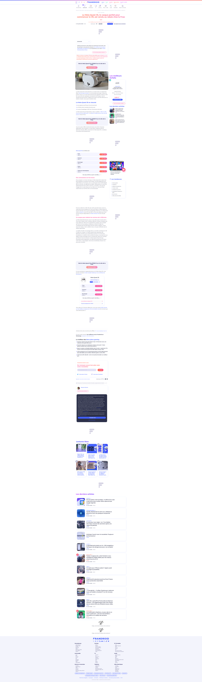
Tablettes (96, 664)
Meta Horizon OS (95, 213)
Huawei (77, 646)
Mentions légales (83, 677)
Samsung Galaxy (79, 649)
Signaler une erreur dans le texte (83, 379)
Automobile (77, 653)
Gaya (116, 667)
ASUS (96, 644)
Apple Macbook (118, 645)
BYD (76, 655)
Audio (115, 653)
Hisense (96, 654)
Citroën (77, 656)
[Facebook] (98, 641)
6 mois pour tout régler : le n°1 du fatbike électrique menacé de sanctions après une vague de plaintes (99, 523)
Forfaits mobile (89, 673)
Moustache (117, 668)
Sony (96, 659)
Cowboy (116, 665)
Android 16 (124, 673)
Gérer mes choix (91, 420)
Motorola (77, 647)
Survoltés (88, 520)
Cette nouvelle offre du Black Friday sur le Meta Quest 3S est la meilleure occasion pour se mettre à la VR (92, 456)
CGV (122, 677)
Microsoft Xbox (98, 647)
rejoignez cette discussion (88, 336)
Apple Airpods (117, 654)
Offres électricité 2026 (116, 195)
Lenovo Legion (98, 646)
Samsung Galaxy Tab (99, 669)
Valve (96, 651)
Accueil (77, 10)
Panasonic (97, 656)
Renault (77, 660)
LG (95, 655)
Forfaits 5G (114, 184)
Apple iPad (97, 665)
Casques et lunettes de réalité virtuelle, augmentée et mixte (91, 383)
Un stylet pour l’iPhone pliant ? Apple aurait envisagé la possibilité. (99, 568)
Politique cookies (83, 415)
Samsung (97, 658)
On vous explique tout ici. (101, 330)
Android (88, 498)
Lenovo (116, 647)
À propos (91, 677)
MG (76, 658)
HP (115, 649)
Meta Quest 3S (79, 150)
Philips (96, 657)
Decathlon (117, 666)
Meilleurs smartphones (116, 186)
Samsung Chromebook (119, 651)
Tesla (76, 661)
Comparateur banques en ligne (92, 675)
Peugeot (77, 659)
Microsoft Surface (118, 650)
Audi (76, 654)
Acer (116, 644)
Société (88, 544)
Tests (107, 2)
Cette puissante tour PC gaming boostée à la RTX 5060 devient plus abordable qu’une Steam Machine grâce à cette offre (92, 352)
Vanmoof (117, 671)
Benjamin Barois (84, 387)
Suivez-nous (110, 23)
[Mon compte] (84, 2)
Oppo (77, 648)
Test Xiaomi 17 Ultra (116, 673)
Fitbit (77, 667)
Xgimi (96, 661)
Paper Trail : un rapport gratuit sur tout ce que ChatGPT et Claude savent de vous (80, 456)
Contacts (96, 677)
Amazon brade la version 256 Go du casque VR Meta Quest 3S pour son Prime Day (92, 473)
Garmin (77, 668)
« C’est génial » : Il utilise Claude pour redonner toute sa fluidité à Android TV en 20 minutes (100, 591)
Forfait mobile (123, 2)
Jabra (116, 656)
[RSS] (100, 641)
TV (95, 653)
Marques (109, 383)
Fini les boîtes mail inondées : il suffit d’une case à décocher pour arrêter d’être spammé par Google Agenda (100, 501)
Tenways (116, 670)
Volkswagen (78, 662)
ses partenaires (85, 411)
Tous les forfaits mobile (119, 103)
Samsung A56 (115, 182)
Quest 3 (82, 212)
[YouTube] (102, 641)
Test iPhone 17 (108, 673)
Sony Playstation (98, 650)
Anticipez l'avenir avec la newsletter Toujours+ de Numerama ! (100, 535)
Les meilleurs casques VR (86, 301)
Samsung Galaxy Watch (80, 670)
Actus (103, 2)
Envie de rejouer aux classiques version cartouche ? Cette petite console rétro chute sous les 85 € (91, 345)
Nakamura (117, 669)
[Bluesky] (108, 641)
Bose (116, 655)
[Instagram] (96, 641)
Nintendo (97, 648)
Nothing (116, 658)
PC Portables (117, 643)
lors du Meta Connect (84, 93)
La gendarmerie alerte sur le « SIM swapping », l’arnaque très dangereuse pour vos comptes (100, 546)
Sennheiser (117, 660)
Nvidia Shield (97, 649)
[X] (93, 641)
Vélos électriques (118, 664)
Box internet (114, 194)
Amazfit (77, 665)
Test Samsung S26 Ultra (111, 675)
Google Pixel (78, 645)
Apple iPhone (78, 644)
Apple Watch (78, 666)
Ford (76, 657)
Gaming (96, 643)
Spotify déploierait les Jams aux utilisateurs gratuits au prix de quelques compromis (99, 512)
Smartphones (78, 643)
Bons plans (116, 2)
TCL (96, 660)
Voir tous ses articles (82, 391)
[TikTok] (106, 641)
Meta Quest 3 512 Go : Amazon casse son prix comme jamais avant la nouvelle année (81, 473)
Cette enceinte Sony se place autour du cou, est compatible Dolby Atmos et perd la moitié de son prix (120, 121)
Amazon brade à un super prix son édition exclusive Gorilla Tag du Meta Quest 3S (102, 473)
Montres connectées (80, 664)
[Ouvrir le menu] (76, 2)
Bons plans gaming (88, 10)
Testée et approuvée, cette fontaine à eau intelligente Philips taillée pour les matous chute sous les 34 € (119, 110)
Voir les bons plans (99, 52)
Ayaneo (96, 645)
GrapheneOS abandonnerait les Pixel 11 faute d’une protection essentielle (99, 579)
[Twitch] (104, 641)
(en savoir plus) (99, 407)
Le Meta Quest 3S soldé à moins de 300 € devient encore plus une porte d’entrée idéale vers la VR (103, 456)
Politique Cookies (103, 677)
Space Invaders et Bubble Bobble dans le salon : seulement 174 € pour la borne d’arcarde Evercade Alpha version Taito (92, 349)
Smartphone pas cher (116, 189)
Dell (116, 646)
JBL (116, 657)
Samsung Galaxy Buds (119, 659)
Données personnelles (114, 677)
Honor (116, 648)
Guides (111, 2)
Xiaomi (77, 651)
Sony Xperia (78, 650)
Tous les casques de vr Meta (87, 303)
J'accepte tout (92, 417)
